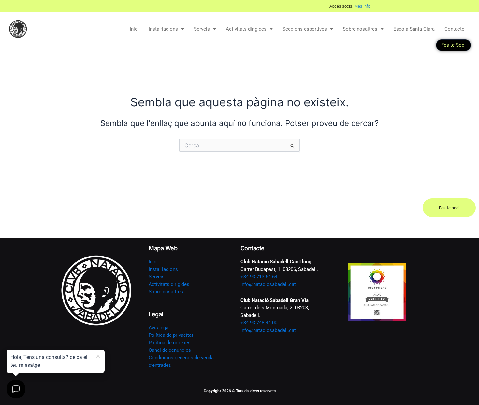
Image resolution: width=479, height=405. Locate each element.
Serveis (202, 29)
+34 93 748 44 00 (258, 323)
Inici (134, 29)
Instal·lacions (163, 29)
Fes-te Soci (453, 45)
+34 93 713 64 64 (258, 277)
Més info (252, 6)
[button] (166, 29)
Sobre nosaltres (360, 29)
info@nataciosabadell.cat (268, 284)
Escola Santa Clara (414, 29)
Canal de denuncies (170, 350)
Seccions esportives (305, 29)
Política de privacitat (171, 335)
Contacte (454, 29)
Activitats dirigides (246, 29)
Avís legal (159, 328)
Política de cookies (170, 343)
